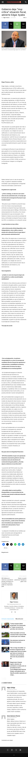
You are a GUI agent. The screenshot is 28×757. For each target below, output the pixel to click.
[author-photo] (14, 599)
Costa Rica (14, 5)
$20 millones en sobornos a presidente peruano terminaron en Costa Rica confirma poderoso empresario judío (7, 582)
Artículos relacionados (8, 619)
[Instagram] (11, 750)
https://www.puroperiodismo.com (14, 604)
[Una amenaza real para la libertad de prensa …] (5, 642)
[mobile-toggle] (2, 2)
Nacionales (7, 5)
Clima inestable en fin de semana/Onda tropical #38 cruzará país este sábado (18, 634)
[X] (15, 612)
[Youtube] (20, 750)
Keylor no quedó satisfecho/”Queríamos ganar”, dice (20, 580)
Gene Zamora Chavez (13, 716)
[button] (26, 2)
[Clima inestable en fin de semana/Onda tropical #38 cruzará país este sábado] (5, 634)
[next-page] (5, 679)
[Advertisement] (14, 66)
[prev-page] (3, 679)
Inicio (3, 5)
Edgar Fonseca (6, 17)
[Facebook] (12, 612)
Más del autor (19, 619)
